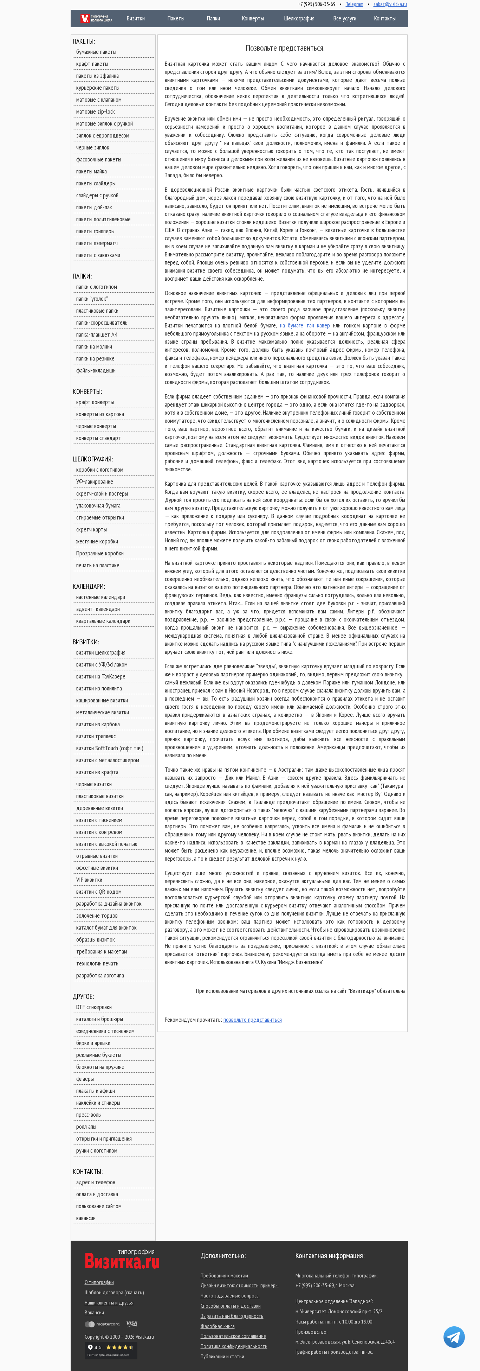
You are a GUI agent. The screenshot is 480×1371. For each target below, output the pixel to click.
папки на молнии (94, 346)
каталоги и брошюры (99, 1019)
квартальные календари (103, 621)
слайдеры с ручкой (97, 195)
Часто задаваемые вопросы (230, 1295)
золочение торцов (97, 915)
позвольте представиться (252, 1019)
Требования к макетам (224, 1275)
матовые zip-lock (95, 111)
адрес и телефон (95, 1182)
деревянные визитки (99, 808)
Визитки (129, 18)
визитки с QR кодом (99, 891)
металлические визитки (102, 712)
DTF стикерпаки (94, 1007)
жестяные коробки (97, 541)
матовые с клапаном (99, 99)
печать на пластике (97, 565)
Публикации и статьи (222, 1356)
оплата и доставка (97, 1194)
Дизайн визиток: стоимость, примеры (240, 1285)
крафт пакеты (92, 63)
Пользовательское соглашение (233, 1335)
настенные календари (100, 597)
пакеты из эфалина (97, 75)
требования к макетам (101, 951)
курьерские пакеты (97, 87)
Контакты (381, 18)
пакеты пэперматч (97, 243)
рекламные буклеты (98, 1055)
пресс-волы (89, 1114)
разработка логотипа (100, 975)
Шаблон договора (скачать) (114, 1292)
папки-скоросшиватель (102, 322)
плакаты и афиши (95, 1090)
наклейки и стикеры (98, 1102)
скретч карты (91, 529)
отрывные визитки (97, 856)
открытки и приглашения (104, 1138)
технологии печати (97, 963)
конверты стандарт (98, 438)
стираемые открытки (100, 517)
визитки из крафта (97, 772)
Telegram (354, 4)
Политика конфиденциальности (234, 1346)
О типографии (99, 1282)
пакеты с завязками (98, 255)
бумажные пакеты (96, 51)
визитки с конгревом (99, 832)
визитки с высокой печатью (106, 844)
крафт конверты (95, 402)
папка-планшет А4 (96, 334)
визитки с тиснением (99, 820)
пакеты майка (91, 171)
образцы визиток (95, 939)
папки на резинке (95, 358)
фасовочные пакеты (98, 159)
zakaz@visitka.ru (390, 4)
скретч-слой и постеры (102, 493)
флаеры (85, 1079)
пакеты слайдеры (96, 183)
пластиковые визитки (100, 796)
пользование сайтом (99, 1206)
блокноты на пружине (100, 1067)
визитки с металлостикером (107, 760)
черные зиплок (92, 147)
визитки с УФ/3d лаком (102, 664)
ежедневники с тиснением (105, 1031)
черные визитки (94, 784)
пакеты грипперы (95, 231)
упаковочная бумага (98, 505)
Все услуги (340, 18)
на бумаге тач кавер (305, 325)
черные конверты (96, 426)
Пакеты (169, 18)
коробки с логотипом (99, 469)
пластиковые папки (97, 310)
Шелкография (297, 18)
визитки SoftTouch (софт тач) (109, 748)
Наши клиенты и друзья (109, 1302)
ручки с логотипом (96, 1150)
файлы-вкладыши (96, 370)
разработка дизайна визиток (109, 903)
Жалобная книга (218, 1325)
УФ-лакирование (94, 481)
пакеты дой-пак (94, 207)
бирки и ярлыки (93, 1043)
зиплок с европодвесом (102, 135)
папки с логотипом (96, 286)
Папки (208, 18)
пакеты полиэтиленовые (103, 219)
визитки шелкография (100, 652)
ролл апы (86, 1126)
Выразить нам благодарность (232, 1315)
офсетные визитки (97, 867)
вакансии (86, 1218)
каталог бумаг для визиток (106, 927)
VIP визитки (89, 879)
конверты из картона (100, 414)
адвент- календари (98, 609)
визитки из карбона (98, 724)
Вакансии (94, 1312)
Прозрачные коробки (100, 553)
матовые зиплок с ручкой (104, 123)
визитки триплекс (96, 736)
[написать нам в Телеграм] (454, 1337)
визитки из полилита (99, 688)
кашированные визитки (102, 700)
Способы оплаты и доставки (231, 1305)
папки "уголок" (92, 298)
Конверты (251, 18)
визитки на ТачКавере (100, 676)
